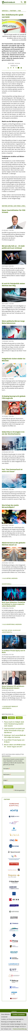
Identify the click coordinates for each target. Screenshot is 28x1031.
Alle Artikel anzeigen (10, 578)
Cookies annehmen (18, 1014)
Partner (13, 11)
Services (5, 11)
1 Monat (19, 718)
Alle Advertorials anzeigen (12, 624)
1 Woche (11, 718)
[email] (18, 68)
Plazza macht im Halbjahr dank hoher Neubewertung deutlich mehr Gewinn (14, 724)
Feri (19, 11)
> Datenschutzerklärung (19, 1029)
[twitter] (15, 68)
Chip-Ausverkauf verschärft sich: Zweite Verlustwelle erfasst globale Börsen (14, 730)
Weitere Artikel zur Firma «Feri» (13, 206)
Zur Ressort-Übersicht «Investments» (10, 707)
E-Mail (5, 780)
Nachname (7, 774)
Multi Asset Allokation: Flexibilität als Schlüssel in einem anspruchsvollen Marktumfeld (13, 604)
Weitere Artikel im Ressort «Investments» (11, 631)
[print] (20, 68)
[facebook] (12, 68)
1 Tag (4, 718)
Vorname (6, 768)
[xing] (10, 68)
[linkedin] (7, 68)
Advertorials (6, 584)
